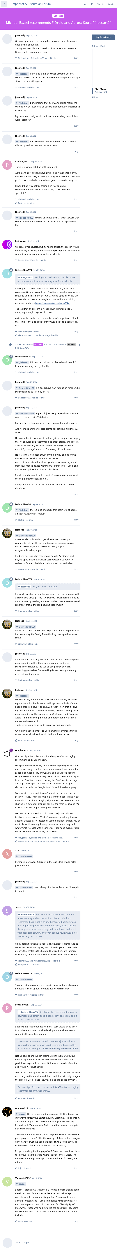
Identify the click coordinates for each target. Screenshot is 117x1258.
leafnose (25, 586)
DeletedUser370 (27, 535)
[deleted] (23, 73)
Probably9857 (26, 217)
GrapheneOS (25, 856)
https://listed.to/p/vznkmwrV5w (52, 303)
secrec (22, 1114)
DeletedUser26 (26, 388)
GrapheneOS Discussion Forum (31, 4)
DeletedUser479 (29, 1012)
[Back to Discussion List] (4, 4)
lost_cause (26, 277)
